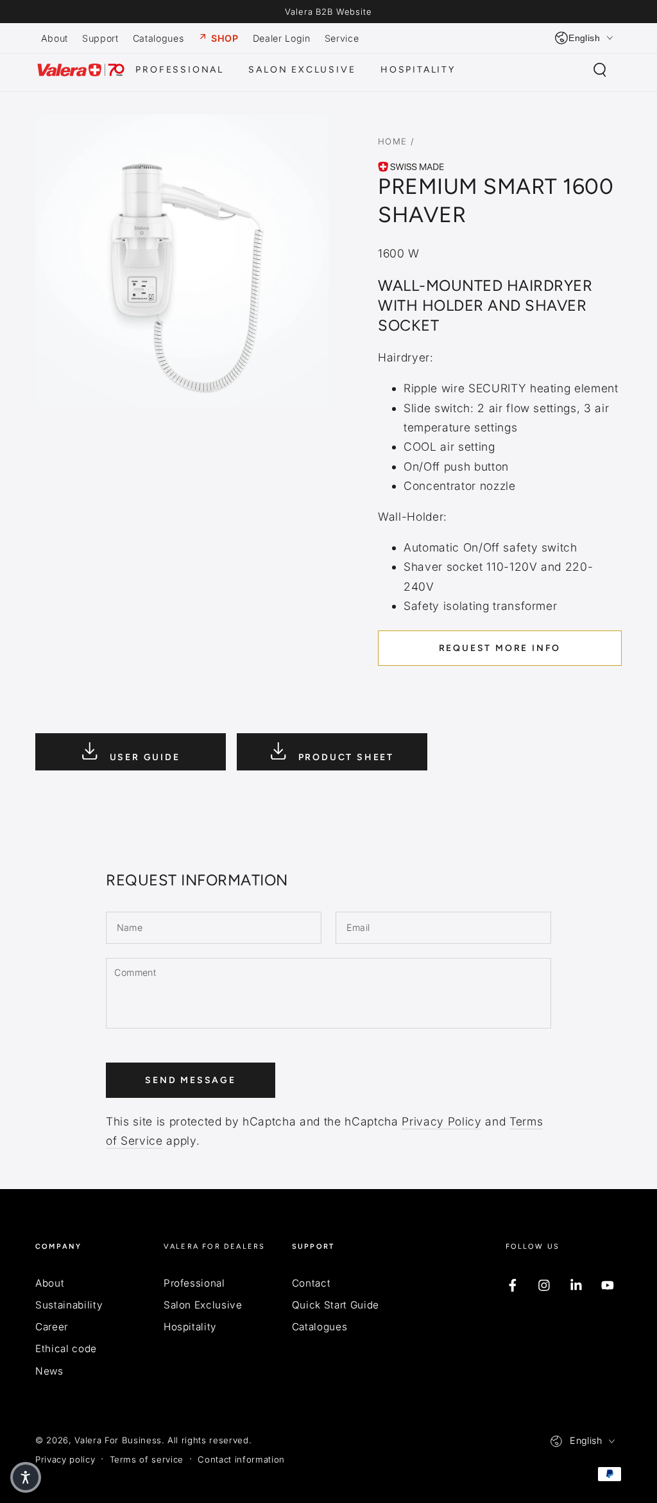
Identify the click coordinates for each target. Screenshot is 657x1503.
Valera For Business (118, 1440)
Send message (190, 1080)
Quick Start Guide (335, 1305)
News (49, 1371)
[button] (599, 70)
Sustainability (69, 1305)
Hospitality (190, 1327)
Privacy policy (65, 1459)
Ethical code (66, 1348)
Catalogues (320, 1327)
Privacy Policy (441, 1121)
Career (51, 1327)
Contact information (241, 1459)
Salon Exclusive (203, 1305)
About (49, 1283)
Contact (311, 1283)
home (392, 141)
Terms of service (147, 1459)
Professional (194, 1283)
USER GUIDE (143, 756)
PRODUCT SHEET (344, 756)
